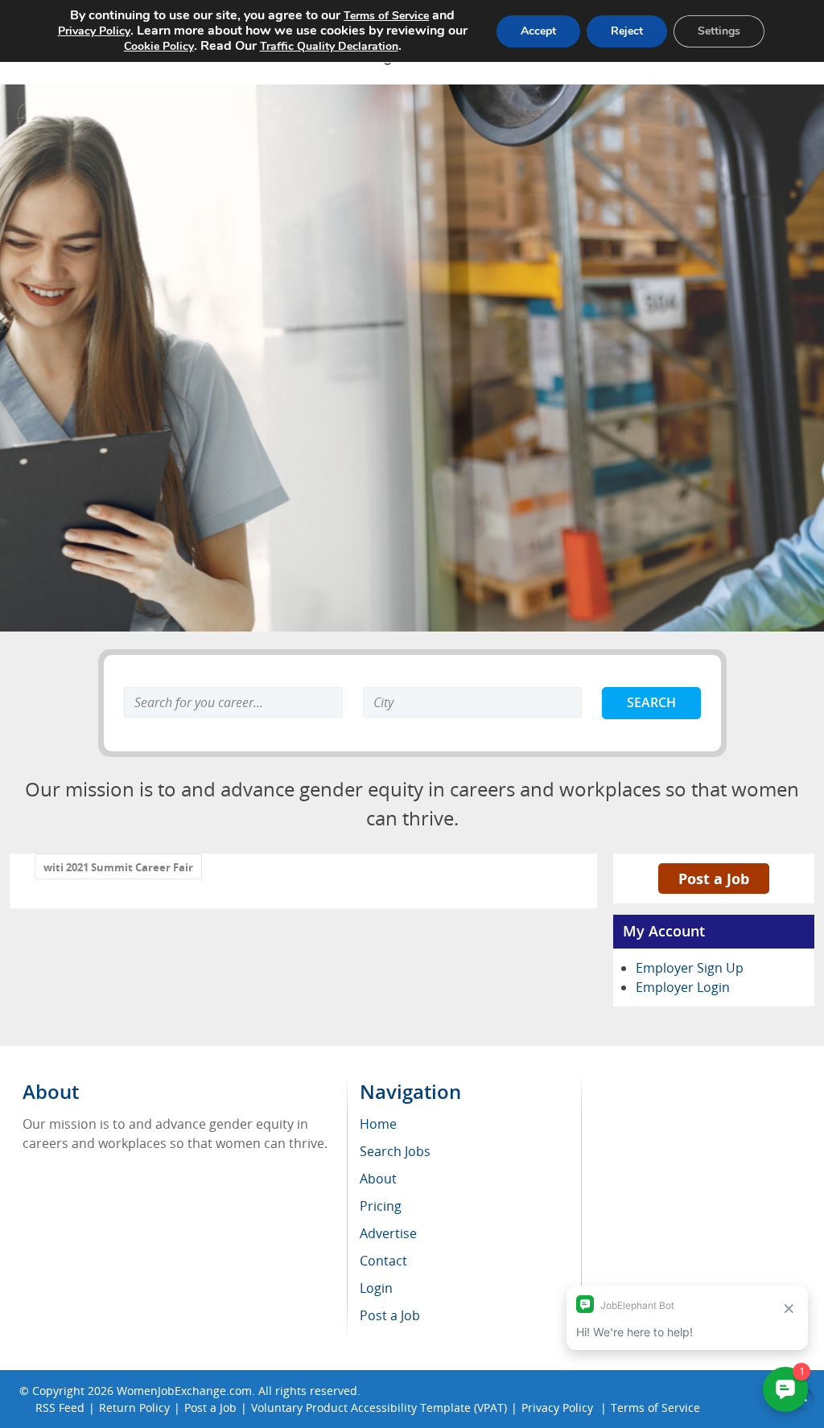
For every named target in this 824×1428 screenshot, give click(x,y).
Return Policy (134, 1407)
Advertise (388, 1233)
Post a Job (713, 878)
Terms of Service (386, 15)
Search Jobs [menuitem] (395, 1151)
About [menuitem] (378, 1178)
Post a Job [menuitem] (390, 1315)
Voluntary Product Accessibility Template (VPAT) (379, 1407)
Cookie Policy (159, 46)
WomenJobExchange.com (184, 1390)
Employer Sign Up (690, 968)
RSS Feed (59, 1407)
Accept (538, 31)
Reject (627, 31)
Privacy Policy (94, 31)
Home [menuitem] (378, 1124)
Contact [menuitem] (383, 1261)
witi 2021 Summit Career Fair (118, 867)
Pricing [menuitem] (381, 1206)
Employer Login (683, 987)
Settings (719, 31)
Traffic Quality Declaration (329, 46)
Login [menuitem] (376, 1288)
